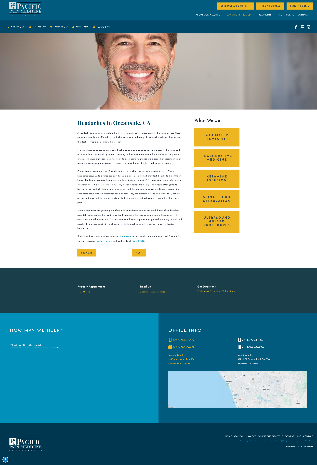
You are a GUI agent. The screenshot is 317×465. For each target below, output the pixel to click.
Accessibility (290, 447)
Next (139, 253)
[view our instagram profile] (308, 27)
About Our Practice (245, 436)
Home (228, 436)
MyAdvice (309, 441)
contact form (103, 241)
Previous (86, 253)
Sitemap (309, 447)
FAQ (299, 436)
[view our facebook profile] (296, 27)
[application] (221, 15)
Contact (308, 436)
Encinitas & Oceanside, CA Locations (216, 291)
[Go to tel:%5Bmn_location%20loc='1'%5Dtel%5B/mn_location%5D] (200, 340)
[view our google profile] (302, 27)
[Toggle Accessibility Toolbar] (5, 460)
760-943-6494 (103, 27)
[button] (235, 6)
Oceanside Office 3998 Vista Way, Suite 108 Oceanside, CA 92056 (181, 359)
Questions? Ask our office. (152, 292)
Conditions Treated (269, 436)
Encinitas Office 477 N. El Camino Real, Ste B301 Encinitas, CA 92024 (254, 359)
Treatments (288, 436)
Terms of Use (301, 447)
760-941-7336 (82, 27)
